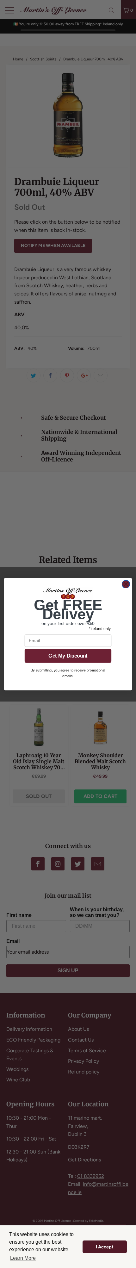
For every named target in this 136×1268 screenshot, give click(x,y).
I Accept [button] (105, 1247)
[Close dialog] (126, 584)
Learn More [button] (23, 1258)
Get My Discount (68, 655)
